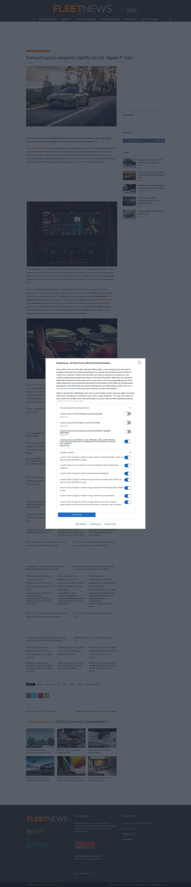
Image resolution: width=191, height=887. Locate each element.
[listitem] (95, 408)
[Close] (140, 363)
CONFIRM (77, 515)
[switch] (127, 413)
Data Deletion (80, 524)
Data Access (95, 524)
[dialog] (95, 443)
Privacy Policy (110, 524)
